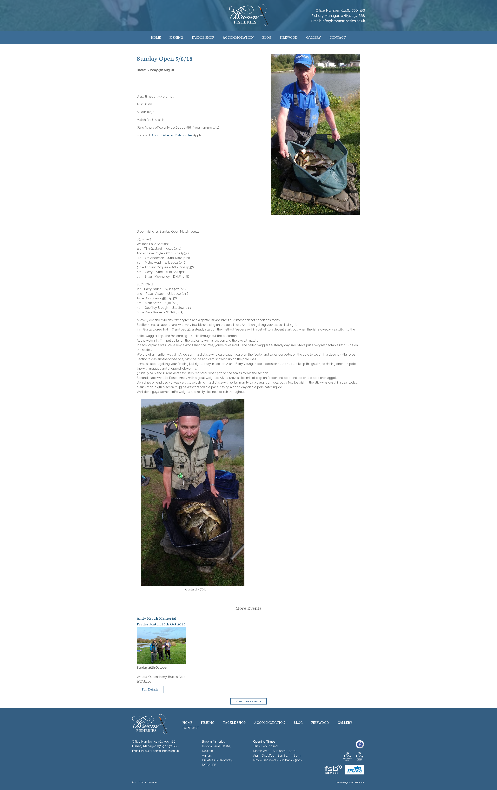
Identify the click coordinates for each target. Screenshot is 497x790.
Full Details (150, 689)
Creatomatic (358, 782)
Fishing (176, 37)
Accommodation (238, 37)
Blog (266, 37)
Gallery (313, 37)
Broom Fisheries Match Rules (171, 135)
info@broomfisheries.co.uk (343, 21)
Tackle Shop (202, 37)
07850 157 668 (353, 16)
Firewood (289, 37)
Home (156, 37)
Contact (337, 37)
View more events (248, 701)
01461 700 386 (353, 10)
